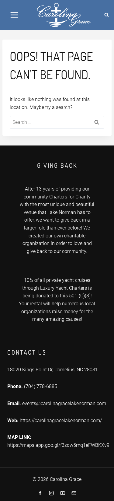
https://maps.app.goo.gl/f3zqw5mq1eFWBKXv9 (58, 445)
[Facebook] (40, 493)
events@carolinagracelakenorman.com (64, 403)
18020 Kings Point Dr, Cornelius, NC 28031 (52, 370)
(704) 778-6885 (40, 386)
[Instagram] (51, 493)
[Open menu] (14, 15)
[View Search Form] (106, 14)
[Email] (74, 493)
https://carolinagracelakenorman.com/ (61, 420)
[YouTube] (62, 493)
